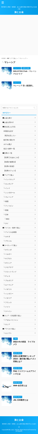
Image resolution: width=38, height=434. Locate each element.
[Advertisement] (19, 35)
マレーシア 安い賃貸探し (23, 85)
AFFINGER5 (19, 431)
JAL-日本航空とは (20, 400)
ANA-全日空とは (20, 385)
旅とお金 (19, 12)
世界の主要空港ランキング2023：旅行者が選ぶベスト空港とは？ (24, 358)
